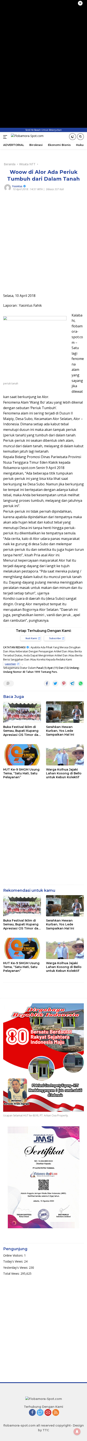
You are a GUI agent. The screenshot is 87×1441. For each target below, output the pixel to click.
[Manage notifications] (77, 1431)
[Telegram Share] (72, 683)
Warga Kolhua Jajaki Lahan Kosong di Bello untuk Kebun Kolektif (64, 773)
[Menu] (6, 137)
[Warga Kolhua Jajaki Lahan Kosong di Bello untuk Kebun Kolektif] (65, 754)
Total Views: (11, 1273)
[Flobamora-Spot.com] (27, 137)
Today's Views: (13, 1261)
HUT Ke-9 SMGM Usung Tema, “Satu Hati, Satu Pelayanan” (21, 773)
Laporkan (10, 663)
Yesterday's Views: (16, 1268)
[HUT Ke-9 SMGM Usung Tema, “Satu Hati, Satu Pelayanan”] (22, 754)
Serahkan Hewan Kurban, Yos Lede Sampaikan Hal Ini (60, 730)
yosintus (17, 186)
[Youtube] (48, 1413)
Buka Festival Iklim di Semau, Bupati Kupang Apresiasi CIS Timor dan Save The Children (21, 731)
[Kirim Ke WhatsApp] (80, 683)
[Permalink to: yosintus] (7, 187)
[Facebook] (32, 1413)
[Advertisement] (43, 243)
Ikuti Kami (31, 638)
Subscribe (55, 638)
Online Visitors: (13, 1255)
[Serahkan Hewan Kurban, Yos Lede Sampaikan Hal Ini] (65, 712)
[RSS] (55, 1413)
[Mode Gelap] (72, 136)
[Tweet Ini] (55, 683)
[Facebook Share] (47, 683)
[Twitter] (40, 1413)
